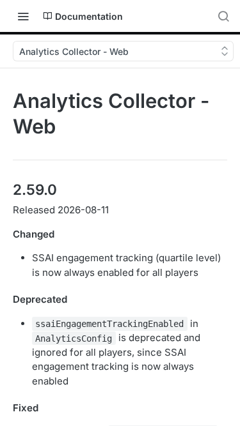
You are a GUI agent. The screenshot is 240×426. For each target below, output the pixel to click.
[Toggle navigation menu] (23, 16)
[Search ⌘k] (223, 16)
